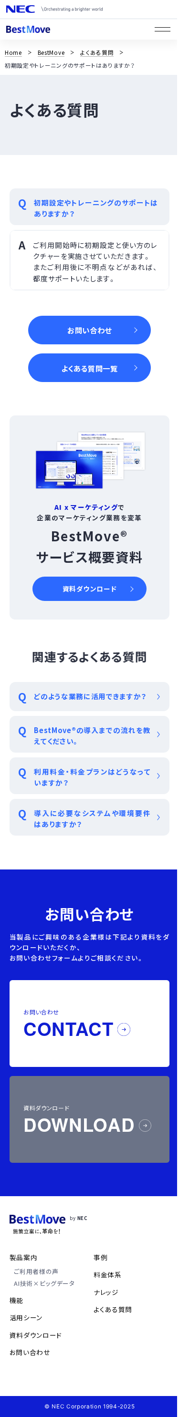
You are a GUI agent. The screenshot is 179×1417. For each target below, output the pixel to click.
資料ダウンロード (36, 1335)
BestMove (51, 52)
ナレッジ (106, 1292)
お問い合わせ (30, 1352)
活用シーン (26, 1317)
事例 (100, 1257)
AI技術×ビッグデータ (44, 1283)
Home (13, 52)
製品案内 (24, 1257)
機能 (16, 1300)
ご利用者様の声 (36, 1271)
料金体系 (108, 1274)
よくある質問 (97, 52)
